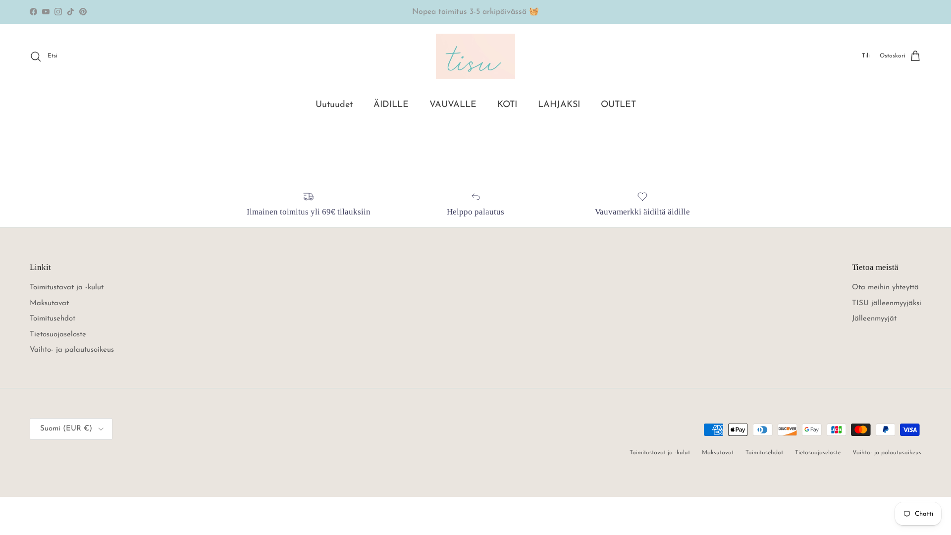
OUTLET (618, 105)
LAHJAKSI (559, 105)
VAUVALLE (452, 105)
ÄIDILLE (391, 105)
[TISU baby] (475, 56)
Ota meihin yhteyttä (885, 287)
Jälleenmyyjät (874, 318)
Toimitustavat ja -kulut (67, 287)
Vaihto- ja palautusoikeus (72, 350)
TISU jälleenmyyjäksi (886, 303)
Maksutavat (49, 303)
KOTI (507, 105)
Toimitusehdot (52, 318)
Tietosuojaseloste (58, 334)
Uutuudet (334, 105)
